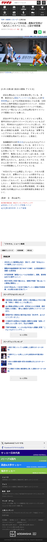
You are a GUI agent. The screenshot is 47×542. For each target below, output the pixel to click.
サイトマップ (32, 520)
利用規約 (40, 520)
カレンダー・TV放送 (31, 512)
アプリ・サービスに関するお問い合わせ (13, 527)
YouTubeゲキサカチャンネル (10, 493)
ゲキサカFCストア (7, 512)
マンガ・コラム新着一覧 (8, 503)
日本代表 (4, 479)
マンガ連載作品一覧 (22, 503)
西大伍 (20, 142)
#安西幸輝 (20, 250)
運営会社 (23, 520)
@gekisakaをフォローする (13, 443)
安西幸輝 (8, 72)
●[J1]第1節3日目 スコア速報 (13, 208)
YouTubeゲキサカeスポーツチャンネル (29, 493)
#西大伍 (29, 250)
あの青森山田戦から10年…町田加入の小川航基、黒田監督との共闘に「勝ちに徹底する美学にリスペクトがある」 (25, 308)
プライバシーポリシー (8, 522)
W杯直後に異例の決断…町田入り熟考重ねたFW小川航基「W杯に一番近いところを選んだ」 (25, 301)
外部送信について (22, 522)
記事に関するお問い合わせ (26, 524)
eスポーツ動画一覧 (17, 505)
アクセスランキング (19, 512)
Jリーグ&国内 (12, 479)
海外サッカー (28, 479)
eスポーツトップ (33, 503)
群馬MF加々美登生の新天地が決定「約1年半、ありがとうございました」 (25, 316)
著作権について (14, 520)
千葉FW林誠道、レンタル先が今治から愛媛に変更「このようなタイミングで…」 (25, 328)
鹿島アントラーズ (22, 98)
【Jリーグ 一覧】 (15, 29)
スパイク (35, 479)
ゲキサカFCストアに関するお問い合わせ (13, 529)
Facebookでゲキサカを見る (14, 447)
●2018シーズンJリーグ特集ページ (16, 205)
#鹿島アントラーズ (7, 250)
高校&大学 (20, 479)
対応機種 (4, 520)
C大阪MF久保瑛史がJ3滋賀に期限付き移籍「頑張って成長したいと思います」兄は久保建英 (25, 322)
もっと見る (23, 335)
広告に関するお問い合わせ (9, 524)
